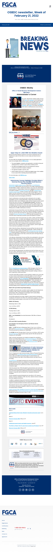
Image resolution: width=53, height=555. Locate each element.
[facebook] (28, 528)
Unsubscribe (21, 486)
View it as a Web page (33, 66)
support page (29, 340)
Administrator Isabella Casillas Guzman (17, 185)
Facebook (24, 105)
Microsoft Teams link (19, 328)
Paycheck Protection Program (20, 214)
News (19, 19)
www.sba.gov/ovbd (33, 341)
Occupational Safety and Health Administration (27, 354)
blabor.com (33, 546)
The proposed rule (13, 360)
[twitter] (30, 528)
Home (16, 19)
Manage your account (29, 486)
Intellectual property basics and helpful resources (20, 423)
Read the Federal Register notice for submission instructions (30, 390)
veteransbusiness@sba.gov (30, 338)
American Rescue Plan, (24, 190)
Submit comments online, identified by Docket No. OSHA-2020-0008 (23, 389)
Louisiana (31, 100)
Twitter (30, 105)
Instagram (40, 104)
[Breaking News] (9, 510)
